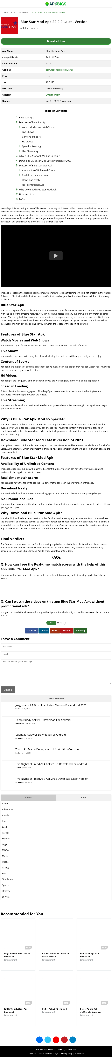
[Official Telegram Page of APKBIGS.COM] (72, 1039)
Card (4, 826)
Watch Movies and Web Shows (38, 127)
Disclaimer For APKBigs (48, 1053)
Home (5, 12)
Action (5, 803)
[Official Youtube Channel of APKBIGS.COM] (56, 1039)
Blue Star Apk (26, 117)
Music (5, 855)
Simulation (7, 879)
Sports (5, 885)
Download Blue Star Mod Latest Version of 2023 (45, 160)
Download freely (31, 180)
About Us (32, 1053)
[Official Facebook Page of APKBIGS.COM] (39, 1039)
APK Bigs (24, 27)
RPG (4, 873)
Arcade (5, 815)
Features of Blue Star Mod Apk (35, 165)
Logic (4, 844)
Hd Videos (27, 141)
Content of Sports (32, 136)
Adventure (7, 809)
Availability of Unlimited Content (39, 170)
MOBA (5, 850)
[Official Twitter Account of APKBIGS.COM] (47, 1039)
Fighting (6, 838)
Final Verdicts (26, 194)
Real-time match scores (35, 175)
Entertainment (23, 12)
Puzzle (5, 861)
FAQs (22, 199)
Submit (8, 689)
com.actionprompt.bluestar (59, 69)
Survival (6, 896)
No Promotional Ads (33, 184)
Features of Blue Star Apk (33, 122)
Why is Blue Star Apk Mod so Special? (39, 156)
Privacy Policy (66, 1053)
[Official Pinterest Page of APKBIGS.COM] (64, 1039)
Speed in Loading (31, 146)
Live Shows (28, 132)
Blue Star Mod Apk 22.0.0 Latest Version (48, 12)
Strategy (6, 890)
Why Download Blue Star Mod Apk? (38, 189)
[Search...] (101, 2)
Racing (5, 867)
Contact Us (79, 1053)
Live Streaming (30, 151)
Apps (13, 12)
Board (5, 821)
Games (28, 797)
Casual (5, 832)
